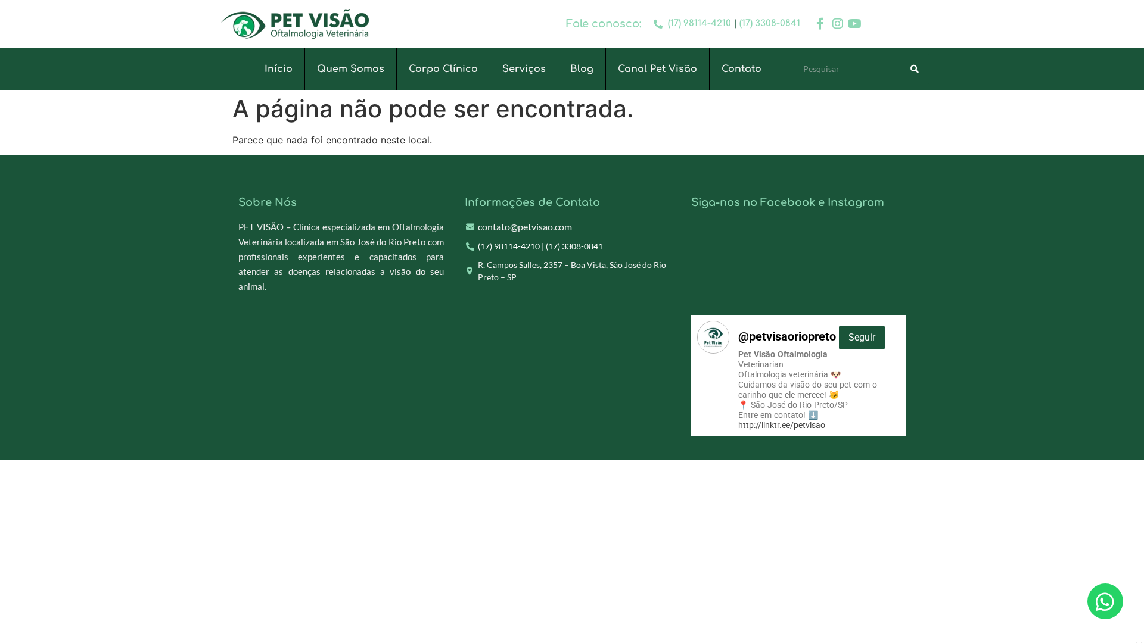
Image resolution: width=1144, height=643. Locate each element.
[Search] (915, 69)
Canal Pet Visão (657, 69)
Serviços (524, 69)
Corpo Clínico (443, 69)
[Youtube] (855, 23)
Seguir (861, 337)
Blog (581, 69)
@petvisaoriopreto (806, 336)
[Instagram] (837, 23)
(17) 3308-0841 (769, 23)
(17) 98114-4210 (699, 23)
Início (279, 69)
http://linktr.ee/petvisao (781, 425)
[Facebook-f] (820, 23)
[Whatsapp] (1105, 601)
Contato (741, 69)
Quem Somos (350, 69)
